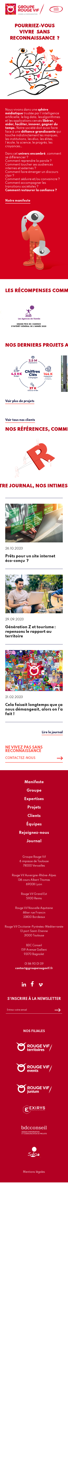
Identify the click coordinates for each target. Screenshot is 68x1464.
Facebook (32, 983)
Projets (34, 807)
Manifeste (34, 782)
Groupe (34, 791)
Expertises (34, 799)
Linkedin (24, 983)
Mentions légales (34, 1172)
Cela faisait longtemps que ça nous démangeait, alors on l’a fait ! (34, 709)
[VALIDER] (57, 1010)
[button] (17, 201)
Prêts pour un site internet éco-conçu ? (30, 558)
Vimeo (41, 983)
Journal (34, 841)
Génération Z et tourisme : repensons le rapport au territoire (30, 631)
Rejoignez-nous (34, 833)
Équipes (34, 824)
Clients (34, 816)
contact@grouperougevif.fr (34, 968)
